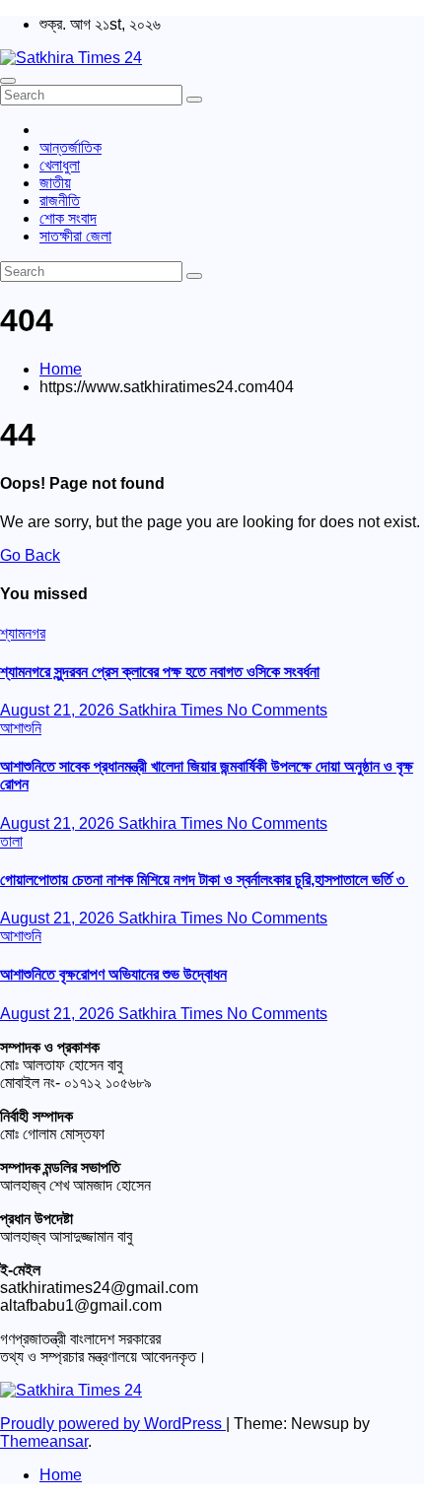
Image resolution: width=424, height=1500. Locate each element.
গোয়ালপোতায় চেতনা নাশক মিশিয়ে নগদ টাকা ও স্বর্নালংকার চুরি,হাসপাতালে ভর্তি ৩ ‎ (204, 879)
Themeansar (44, 1441)
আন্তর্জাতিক (70, 147)
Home (60, 369)
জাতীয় (55, 182)
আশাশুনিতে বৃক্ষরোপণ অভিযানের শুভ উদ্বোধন (113, 974)
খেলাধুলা (59, 165)
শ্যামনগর (22, 633)
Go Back (30, 555)
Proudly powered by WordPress (113, 1423)
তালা (11, 841)
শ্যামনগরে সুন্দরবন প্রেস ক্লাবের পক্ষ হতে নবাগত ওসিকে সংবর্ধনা (159, 671)
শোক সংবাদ (68, 218)
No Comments (277, 710)
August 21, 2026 (59, 710)
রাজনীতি (59, 200)
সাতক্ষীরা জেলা (75, 236)
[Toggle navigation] (8, 81)
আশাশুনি (20, 727)
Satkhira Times (172, 710)
